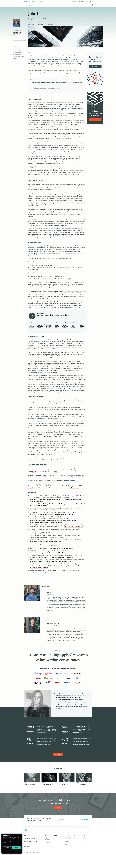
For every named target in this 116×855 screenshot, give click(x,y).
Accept (16, 847)
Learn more (5, 844)
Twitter (84, 837)
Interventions (47, 839)
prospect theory (38, 253)
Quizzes (66, 844)
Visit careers (27, 846)
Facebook (84, 835)
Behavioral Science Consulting (70, 835)
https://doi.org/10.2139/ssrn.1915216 (57, 510)
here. (60, 486)
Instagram (84, 840)
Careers (34, 1)
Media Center (27, 1)
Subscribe (40, 1)
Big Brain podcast (74, 488)
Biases (46, 841)
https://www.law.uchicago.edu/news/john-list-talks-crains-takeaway (50, 561)
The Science (67, 843)
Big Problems (67, 841)
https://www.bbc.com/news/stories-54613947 (43, 546)
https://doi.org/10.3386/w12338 (73, 526)
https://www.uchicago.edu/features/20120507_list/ (59, 557)
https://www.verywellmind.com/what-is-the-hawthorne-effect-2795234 (51, 514)
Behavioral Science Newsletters (70, 838)
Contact (46, 843)
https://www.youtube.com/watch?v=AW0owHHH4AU (46, 572)
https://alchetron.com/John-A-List (63, 548)
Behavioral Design (68, 837)
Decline (7, 847)
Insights (46, 838)
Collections (67, 840)
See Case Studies (94, 66)
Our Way (54, 5)
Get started (88, 4)
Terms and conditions (81, 852)
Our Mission (47, 842)
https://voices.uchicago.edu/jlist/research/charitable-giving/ (48, 553)
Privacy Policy (89, 852)
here (33, 471)
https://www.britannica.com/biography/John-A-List (45, 541)
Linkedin (84, 838)
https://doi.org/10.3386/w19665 (41, 533)
